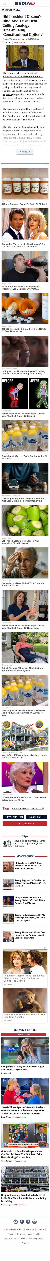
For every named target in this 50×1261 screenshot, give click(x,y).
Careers (40, 1229)
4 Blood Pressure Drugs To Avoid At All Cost (24, 204)
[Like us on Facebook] (28, 1222)
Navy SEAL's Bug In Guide (12, 752)
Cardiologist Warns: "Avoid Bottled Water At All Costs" (24, 457)
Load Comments (25, 823)
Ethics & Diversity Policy (32, 1239)
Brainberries (6, 241)
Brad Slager (6, 1117)
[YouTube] (15, 1222)
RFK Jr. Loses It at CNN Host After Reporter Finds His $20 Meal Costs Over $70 (28, 865)
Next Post (35, 817)
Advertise (12, 1234)
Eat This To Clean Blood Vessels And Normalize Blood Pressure (20, 542)
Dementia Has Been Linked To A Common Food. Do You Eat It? (23, 584)
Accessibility (34, 1234)
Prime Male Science (9, 368)
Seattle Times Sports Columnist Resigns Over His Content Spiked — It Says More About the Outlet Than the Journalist (23, 1110)
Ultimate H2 (6, 453)
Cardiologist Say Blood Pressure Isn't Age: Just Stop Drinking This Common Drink (23, 499)
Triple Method (7, 665)
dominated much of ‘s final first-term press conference (23, 78)
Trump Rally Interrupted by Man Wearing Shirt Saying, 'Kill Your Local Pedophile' (30, 917)
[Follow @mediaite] (22, 1222)
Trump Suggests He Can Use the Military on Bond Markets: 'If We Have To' (30, 883)
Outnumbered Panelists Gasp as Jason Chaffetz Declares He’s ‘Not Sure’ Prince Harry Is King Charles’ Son (22, 1154)
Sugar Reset (6, 201)
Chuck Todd (37, 808)
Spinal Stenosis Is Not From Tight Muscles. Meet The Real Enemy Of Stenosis (24, 414)
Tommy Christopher (11, 39)
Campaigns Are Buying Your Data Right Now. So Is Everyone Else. (22, 1068)
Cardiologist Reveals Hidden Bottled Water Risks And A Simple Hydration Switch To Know (23, 712)
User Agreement (11, 1239)
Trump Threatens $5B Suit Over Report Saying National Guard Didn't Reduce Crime (30, 935)
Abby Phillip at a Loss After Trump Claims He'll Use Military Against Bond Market (30, 900)
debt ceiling (22, 73)
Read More (25, 151)
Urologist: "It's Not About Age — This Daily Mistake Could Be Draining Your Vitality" (24, 372)
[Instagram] (34, 1222)
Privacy (22, 1234)
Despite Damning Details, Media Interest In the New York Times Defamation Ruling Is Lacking (24, 1198)
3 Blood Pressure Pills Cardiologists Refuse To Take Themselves (24, 330)
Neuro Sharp (6, 580)
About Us (30, 1229)
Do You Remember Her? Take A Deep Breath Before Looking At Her (24, 798)
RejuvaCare (6, 411)
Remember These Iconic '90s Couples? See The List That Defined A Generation (23, 245)
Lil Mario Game (7, 795)
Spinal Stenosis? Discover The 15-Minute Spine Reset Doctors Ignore (22, 669)
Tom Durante (6, 1161)
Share (7, 42)
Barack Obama (20, 808)
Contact (25, 1243)
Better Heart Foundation (11, 496)
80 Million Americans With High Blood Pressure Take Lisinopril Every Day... (21, 287)
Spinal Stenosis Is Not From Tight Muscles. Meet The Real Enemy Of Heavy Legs (24, 626)
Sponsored (6, 1073)
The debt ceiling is (12, 127)
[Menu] (6, 3)
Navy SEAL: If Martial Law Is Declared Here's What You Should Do (24, 756)
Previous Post (15, 817)
